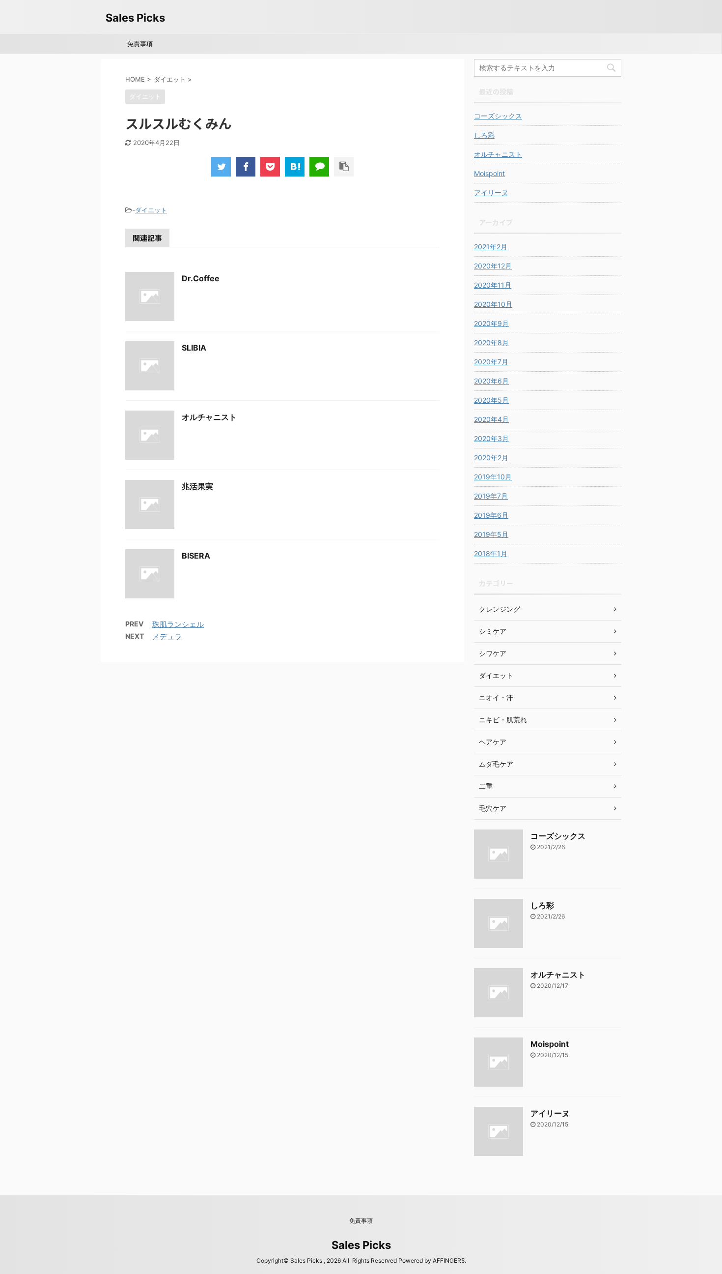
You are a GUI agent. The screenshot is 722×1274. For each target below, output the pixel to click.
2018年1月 (490, 553)
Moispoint (489, 173)
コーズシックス (498, 116)
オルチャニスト (209, 417)
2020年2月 (491, 457)
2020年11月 (492, 285)
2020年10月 (493, 304)
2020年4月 (491, 419)
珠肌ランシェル (178, 624)
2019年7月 (491, 496)
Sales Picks (135, 17)
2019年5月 (491, 534)
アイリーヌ (491, 192)
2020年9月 (491, 323)
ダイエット (151, 210)
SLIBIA (194, 348)
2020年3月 (491, 438)
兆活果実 (197, 486)
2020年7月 (491, 361)
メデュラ (167, 636)
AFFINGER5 (449, 1260)
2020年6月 (491, 381)
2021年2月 (490, 246)
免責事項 (140, 44)
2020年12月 (493, 266)
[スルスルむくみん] (295, 167)
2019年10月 (493, 477)
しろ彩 (484, 135)
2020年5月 (491, 400)
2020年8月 (491, 342)
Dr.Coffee (201, 278)
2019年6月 (491, 515)
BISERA (196, 556)
